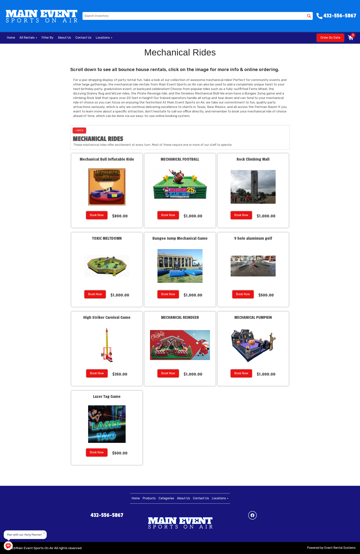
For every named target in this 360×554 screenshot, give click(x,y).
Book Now (97, 215)
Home (11, 37)
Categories (166, 498)
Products (149, 498)
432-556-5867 (107, 515)
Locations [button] (103, 37)
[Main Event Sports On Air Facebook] (252, 515)
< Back (79, 130)
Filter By (47, 37)
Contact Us (83, 37)
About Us (64, 37)
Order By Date (330, 37)
